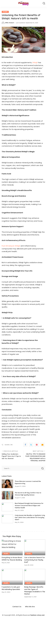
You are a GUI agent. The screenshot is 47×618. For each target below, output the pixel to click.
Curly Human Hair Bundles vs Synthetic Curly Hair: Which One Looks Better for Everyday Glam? (30, 517)
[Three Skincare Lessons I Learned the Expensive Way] (7, 484)
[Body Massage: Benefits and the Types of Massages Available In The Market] (34, 577)
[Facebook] (25, 444)
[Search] (44, 3)
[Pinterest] (36, 444)
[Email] (42, 444)
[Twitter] (31, 444)
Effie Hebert (9, 23)
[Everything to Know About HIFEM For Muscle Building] (12, 547)
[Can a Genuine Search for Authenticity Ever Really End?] (34, 547)
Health (5, 12)
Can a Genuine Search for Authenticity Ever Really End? (34, 559)
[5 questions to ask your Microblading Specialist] (12, 577)
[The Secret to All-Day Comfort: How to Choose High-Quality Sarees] (7, 495)
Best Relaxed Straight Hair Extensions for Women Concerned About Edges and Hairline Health (29, 505)
